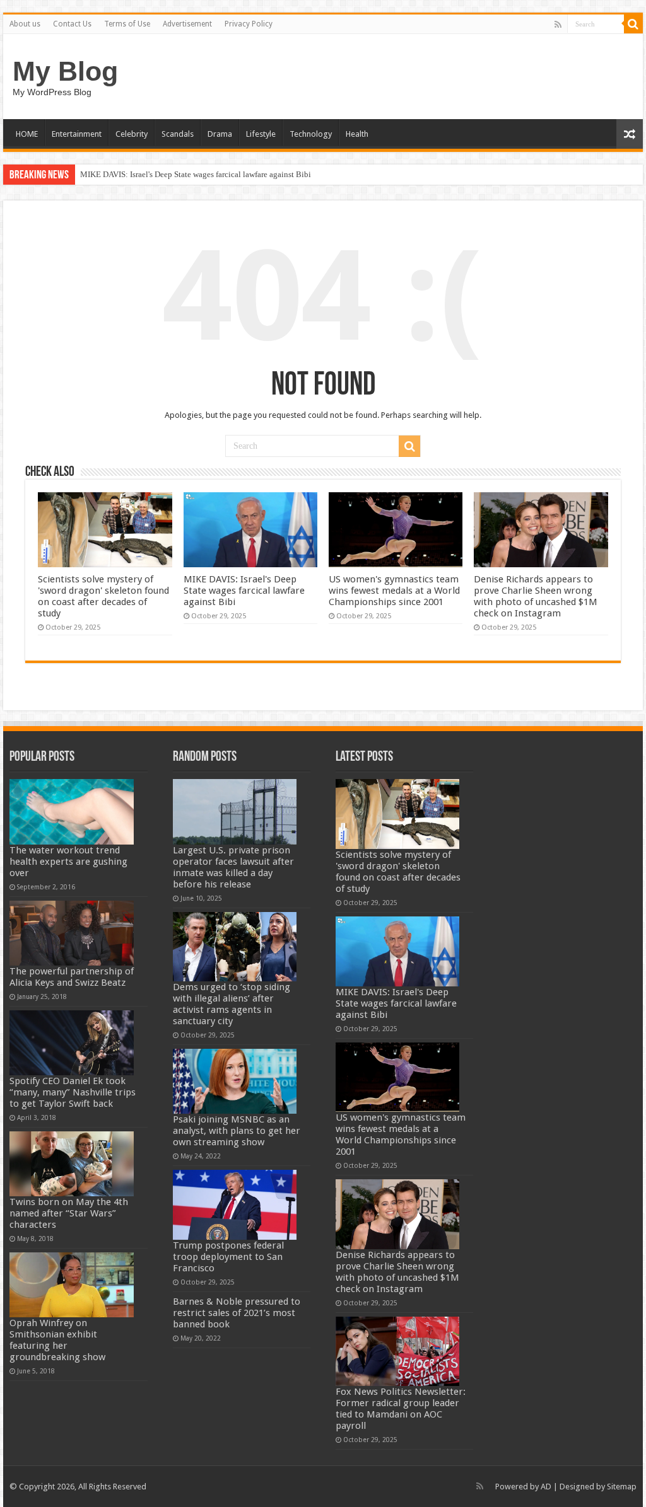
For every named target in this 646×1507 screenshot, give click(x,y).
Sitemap (622, 1486)
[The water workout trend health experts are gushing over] (71, 811)
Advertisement (187, 24)
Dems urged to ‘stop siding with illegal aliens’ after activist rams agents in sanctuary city (231, 1004)
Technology (311, 134)
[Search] (633, 23)
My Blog (65, 71)
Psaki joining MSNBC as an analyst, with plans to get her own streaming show (236, 1131)
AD (546, 1486)
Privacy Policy (249, 24)
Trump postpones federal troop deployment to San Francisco (228, 1257)
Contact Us (72, 24)
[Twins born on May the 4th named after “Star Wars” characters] (71, 1163)
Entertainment (77, 134)
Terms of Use (127, 24)
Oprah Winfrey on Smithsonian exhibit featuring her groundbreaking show (57, 1340)
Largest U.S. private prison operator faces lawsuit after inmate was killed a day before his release (233, 867)
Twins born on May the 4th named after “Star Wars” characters (68, 1213)
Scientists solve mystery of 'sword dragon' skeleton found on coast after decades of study (103, 596)
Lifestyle (261, 134)
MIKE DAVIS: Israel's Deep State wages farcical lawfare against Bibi (195, 174)
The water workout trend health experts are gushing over (68, 862)
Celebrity (131, 134)
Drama (220, 134)
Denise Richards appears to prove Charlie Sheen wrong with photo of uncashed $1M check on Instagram (535, 596)
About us (24, 24)
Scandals (178, 134)
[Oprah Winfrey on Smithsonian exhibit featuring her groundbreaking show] (71, 1284)
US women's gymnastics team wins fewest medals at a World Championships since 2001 (394, 591)
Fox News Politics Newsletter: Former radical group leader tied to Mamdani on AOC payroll (401, 1408)
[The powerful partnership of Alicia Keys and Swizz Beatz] (71, 933)
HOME (27, 134)
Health (357, 134)
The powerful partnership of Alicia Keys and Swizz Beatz (71, 977)
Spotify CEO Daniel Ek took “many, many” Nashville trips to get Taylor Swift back (72, 1092)
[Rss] (558, 24)
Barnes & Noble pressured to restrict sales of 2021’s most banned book (236, 1313)
